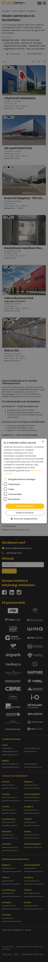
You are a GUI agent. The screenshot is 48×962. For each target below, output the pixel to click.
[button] (24, 518)
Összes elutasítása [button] (25, 512)
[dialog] (24, 481)
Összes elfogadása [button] (25, 506)
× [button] (43, 442)
